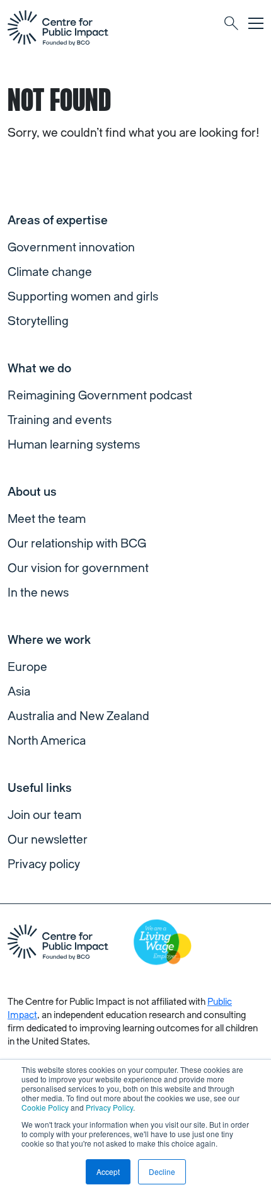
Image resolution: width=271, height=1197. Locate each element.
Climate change (50, 272)
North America (47, 741)
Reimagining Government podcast (100, 396)
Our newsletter (48, 840)
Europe (27, 667)
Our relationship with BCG (77, 544)
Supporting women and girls (83, 297)
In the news (38, 593)
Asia (19, 692)
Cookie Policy (45, 1107)
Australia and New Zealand (78, 716)
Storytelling (38, 321)
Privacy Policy (109, 1107)
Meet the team (47, 519)
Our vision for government (78, 568)
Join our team (44, 815)
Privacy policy (44, 864)
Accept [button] (108, 1171)
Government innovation (71, 248)
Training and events (60, 420)
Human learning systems (74, 445)
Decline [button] (162, 1171)
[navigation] (58, 27)
